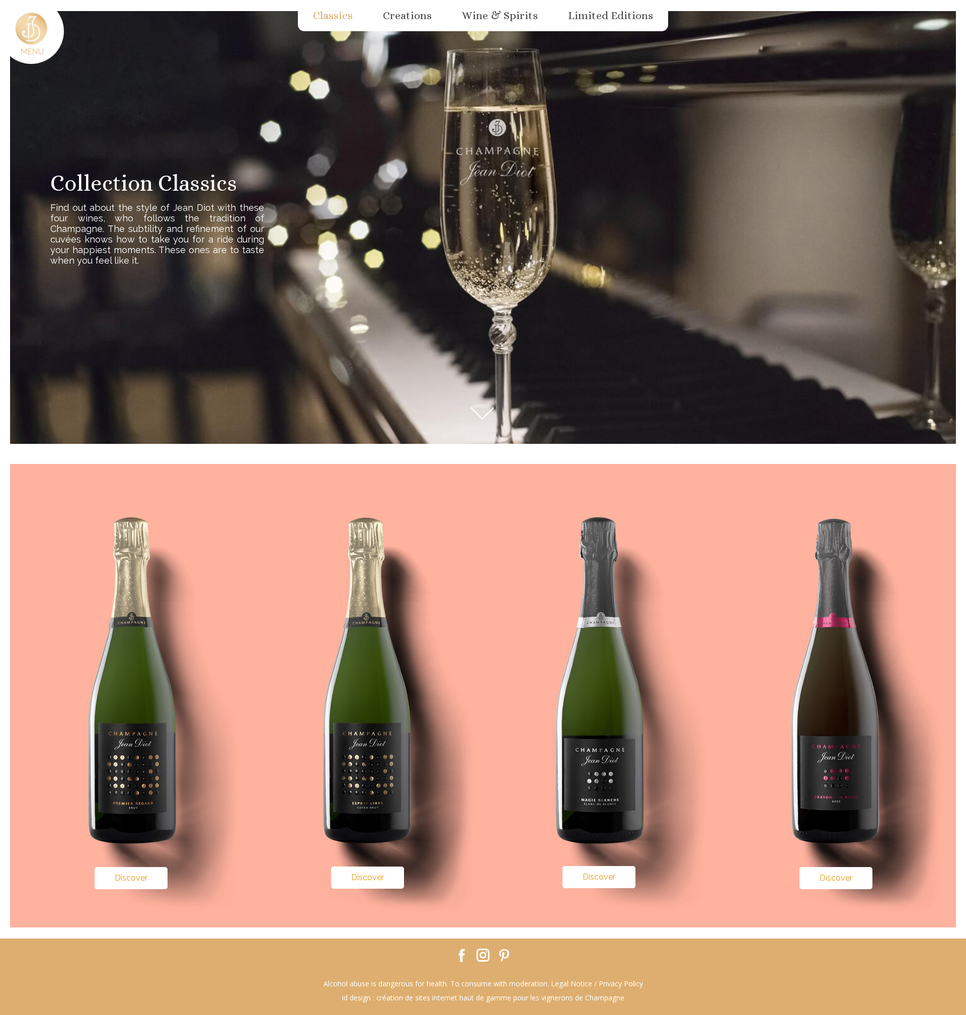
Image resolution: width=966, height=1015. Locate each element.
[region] (483, 469)
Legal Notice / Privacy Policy (597, 983)
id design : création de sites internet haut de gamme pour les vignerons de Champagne (483, 997)
